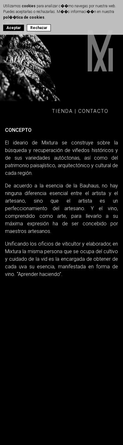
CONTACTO (93, 111)
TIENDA (62, 111)
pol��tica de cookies (23, 17)
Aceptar (13, 28)
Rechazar (38, 28)
